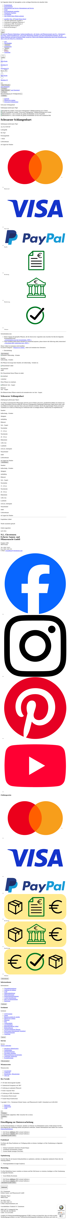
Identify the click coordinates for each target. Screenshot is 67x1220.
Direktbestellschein (9, 1051)
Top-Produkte (8, 43)
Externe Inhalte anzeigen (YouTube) (12, 1151)
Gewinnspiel (7, 1071)
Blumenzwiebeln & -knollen (12, 1017)
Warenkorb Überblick (10, 13)
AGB (5, 991)
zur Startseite (7, 14)
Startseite (6, 98)
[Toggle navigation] (5, 70)
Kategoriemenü (8, 6)
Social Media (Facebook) (9, 1176)
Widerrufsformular (9, 994)
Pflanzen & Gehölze (9, 100)
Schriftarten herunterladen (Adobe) (12, 1149)
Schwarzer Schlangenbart (11, 102)
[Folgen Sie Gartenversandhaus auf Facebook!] (35, 614)
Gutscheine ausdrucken (10, 1056)
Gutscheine (7, 52)
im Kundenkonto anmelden (11, 11)
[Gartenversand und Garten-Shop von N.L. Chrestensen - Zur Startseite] (33, 38)
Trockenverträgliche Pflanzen (12, 1029)
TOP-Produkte (8, 1014)
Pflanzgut (6, 1020)
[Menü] (64, 1205)
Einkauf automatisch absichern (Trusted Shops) (15, 1148)
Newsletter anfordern (10, 1053)
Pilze (5, 1021)
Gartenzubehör (8, 1023)
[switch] (61, 1216)
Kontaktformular (8, 1058)
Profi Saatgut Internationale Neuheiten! (15, 1031)
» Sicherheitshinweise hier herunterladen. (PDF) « (18, 340)
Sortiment (7, 45)
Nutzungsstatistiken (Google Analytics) (13, 1163)
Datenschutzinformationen (11, 996)
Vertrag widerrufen (6, 1045)
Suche (6, 10)
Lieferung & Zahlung (10, 990)
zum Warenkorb (5, 86)
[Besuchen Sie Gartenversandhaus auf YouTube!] (35, 791)
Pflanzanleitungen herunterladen (13, 1055)
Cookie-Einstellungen (10, 998)
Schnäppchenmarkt (9, 1032)
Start (5, 41)
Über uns (6, 1075)
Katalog (6, 51)
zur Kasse (4, 88)
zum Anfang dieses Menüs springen (14, 16)
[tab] (35, 350)
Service (7, 48)
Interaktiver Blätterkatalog (11, 1048)
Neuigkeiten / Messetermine (12, 1074)
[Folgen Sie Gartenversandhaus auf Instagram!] (35, 676)
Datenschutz (7, 1106)
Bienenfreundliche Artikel (11, 1026)
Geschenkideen (8, 1025)
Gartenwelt (7, 1072)
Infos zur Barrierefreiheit (11, 999)
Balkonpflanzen (8, 1028)
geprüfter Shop (8, 19)
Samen (6, 1015)
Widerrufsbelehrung (9, 993)
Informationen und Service (11, 8)
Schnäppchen (8, 46)
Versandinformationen (10, 988)
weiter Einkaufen (5, 85)
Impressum (7, 1001)
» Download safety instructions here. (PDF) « (16, 343)
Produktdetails (8, 5)
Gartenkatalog (8, 1050)
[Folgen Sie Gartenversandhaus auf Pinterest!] (35, 738)
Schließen (3, 95)
